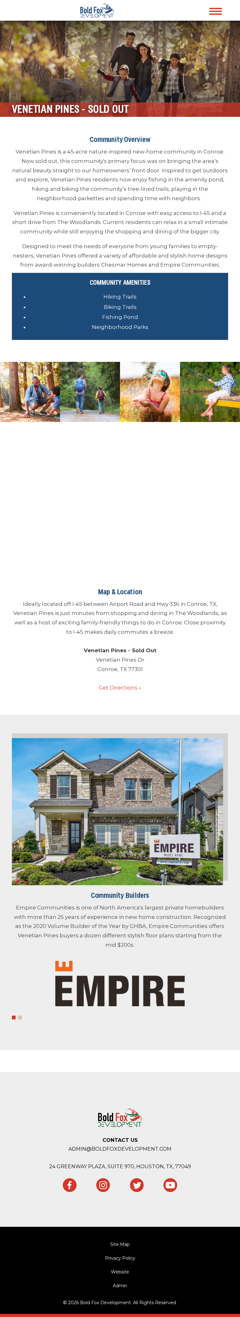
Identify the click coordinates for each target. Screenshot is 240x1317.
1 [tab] (14, 1017)
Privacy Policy (120, 1258)
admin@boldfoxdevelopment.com (120, 1149)
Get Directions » (120, 688)
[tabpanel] (120, 875)
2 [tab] (20, 1017)
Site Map (120, 1244)
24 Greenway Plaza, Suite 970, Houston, (120, 1166)
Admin (120, 1285)
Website (120, 1272)
